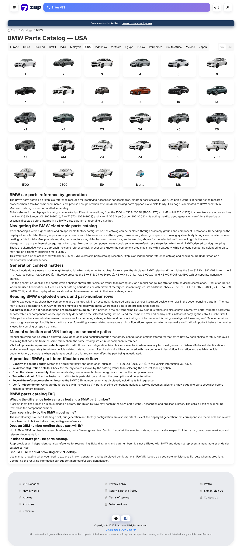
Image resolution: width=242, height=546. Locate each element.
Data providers (118, 504)
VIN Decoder (31, 483)
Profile (208, 483)
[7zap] (31, 7)
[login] (227, 7)
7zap (13, 30)
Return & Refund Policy (123, 490)
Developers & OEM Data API (121, 529)
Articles (27, 497)
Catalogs (26, 30)
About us (28, 504)
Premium (28, 511)
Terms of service (119, 497)
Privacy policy (117, 483)
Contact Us (211, 497)
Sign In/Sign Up (213, 490)
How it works (31, 490)
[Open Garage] (217, 7)
